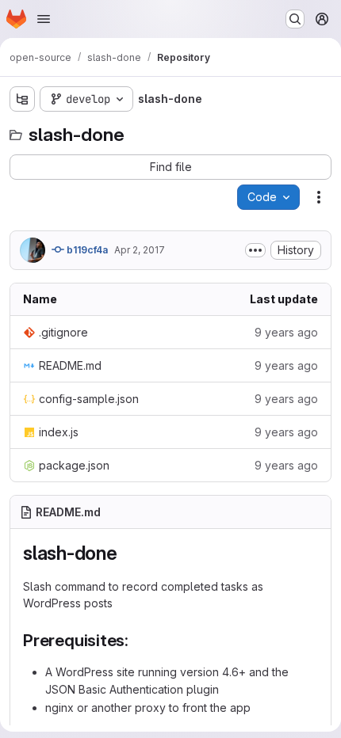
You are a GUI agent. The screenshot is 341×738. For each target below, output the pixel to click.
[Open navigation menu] (43, 19)
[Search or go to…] (295, 19)
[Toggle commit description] (255, 250)
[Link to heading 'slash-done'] (127, 553)
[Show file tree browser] (22, 99)
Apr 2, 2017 (139, 250)
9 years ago (286, 332)
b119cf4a (86, 250)
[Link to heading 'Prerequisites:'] (137, 640)
